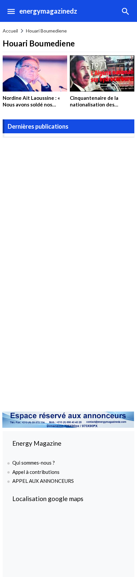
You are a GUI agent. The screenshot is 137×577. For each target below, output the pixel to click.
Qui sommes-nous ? (33, 463)
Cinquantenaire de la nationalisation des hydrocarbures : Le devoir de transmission (99, 107)
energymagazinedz (48, 11)
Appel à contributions (36, 472)
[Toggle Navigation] (9, 11)
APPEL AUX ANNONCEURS (43, 481)
